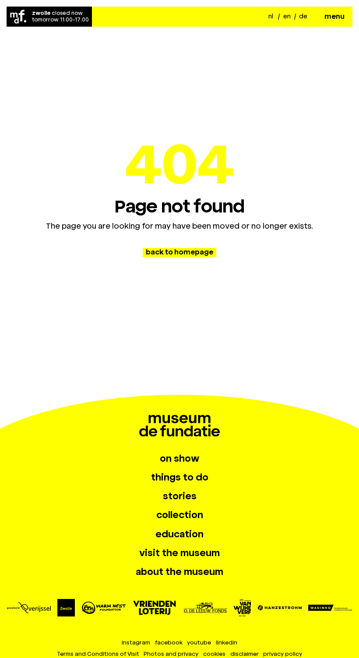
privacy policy (282, 654)
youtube (199, 642)
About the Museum (179, 572)
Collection (179, 515)
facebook (169, 642)
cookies (214, 654)
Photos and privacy (171, 654)
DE (303, 16)
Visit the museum (179, 553)
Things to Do (179, 477)
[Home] (18, 17)
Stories (180, 496)
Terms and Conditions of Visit (98, 654)
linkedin (226, 642)
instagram (136, 642)
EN (287, 16)
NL (270, 16)
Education (179, 534)
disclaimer (244, 654)
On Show (179, 458)
